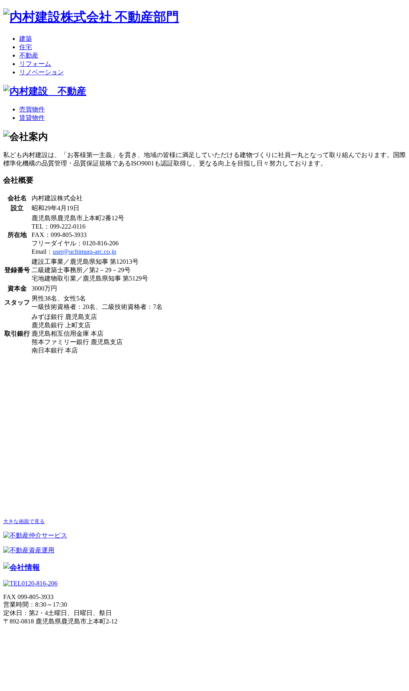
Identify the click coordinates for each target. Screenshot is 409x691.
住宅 (25, 47)
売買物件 (32, 109)
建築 (25, 38)
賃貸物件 (32, 117)
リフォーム (35, 63)
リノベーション (41, 72)
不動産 (28, 55)
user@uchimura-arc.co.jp (84, 251)
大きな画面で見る (24, 521)
